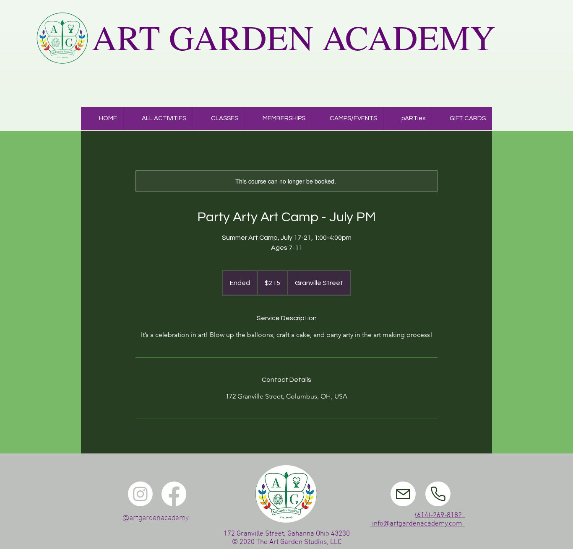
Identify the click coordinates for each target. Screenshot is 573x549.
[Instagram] (140, 494)
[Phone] (438, 494)
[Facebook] (173, 494)
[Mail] (403, 494)
